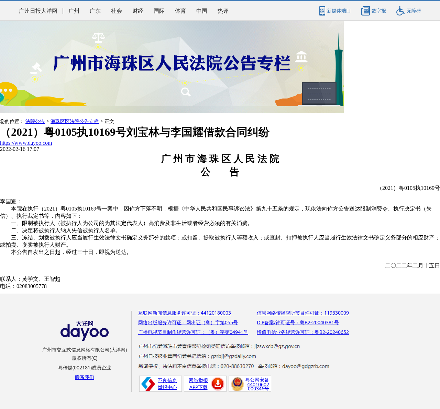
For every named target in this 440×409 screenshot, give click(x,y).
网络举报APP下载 (198, 383)
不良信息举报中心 (167, 383)
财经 (137, 11)
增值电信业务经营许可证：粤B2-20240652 (303, 332)
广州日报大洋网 (38, 11)
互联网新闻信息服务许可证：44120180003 (184, 312)
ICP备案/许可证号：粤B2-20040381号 (298, 322)
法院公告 (35, 121)
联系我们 (84, 377)
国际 (159, 11)
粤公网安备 (257, 379)
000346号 (258, 388)
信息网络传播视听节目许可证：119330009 (303, 312)
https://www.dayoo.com (26, 143)
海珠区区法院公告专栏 (75, 121)
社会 (116, 11)
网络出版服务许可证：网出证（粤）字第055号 (188, 322)
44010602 (258, 384)
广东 (95, 11)
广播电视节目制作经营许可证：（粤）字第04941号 (193, 332)
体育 (180, 11)
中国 (201, 11)
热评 (223, 11)
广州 (73, 11)
